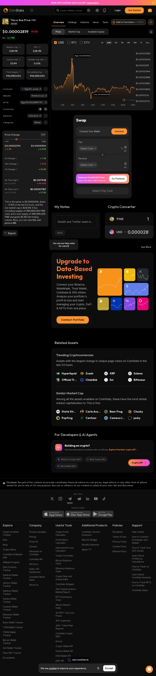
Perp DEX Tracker (12, 653)
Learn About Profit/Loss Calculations (138, 558)
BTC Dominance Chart (64, 598)
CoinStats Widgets (65, 584)
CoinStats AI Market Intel (12, 556)
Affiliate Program (11, 562)
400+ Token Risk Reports (64, 627)
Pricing (32, 536)
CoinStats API (36, 559)
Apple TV (86, 549)
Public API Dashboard (34, 570)
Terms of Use (119, 536)
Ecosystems (9, 657)
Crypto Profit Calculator (62, 533)
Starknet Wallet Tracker (10, 576)
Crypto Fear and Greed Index (64, 578)
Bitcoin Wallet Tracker (9, 641)
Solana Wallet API (64, 651)
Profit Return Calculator (62, 541)
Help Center (138, 532)
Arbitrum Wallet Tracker (10, 592)
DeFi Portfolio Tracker (10, 568)
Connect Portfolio (72, 319)
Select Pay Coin (102, 190)
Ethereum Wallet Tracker (11, 616)
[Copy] (40, 89)
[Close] (151, 3)
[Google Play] (102, 514)
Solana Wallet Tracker (9, 600)
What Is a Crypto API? (71, 459)
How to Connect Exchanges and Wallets (140, 539)
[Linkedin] (87, 500)
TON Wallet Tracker (13, 627)
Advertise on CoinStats (35, 553)
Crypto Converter (64, 555)
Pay (80, 142)
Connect (119, 131)
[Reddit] (79, 500)
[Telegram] (40, 109)
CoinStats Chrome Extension (91, 533)
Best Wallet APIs (68, 466)
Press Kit (33, 541)
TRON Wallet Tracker (9, 633)
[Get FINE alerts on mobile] (151, 22)
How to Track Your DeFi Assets (141, 549)
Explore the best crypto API (122, 449)
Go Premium (118, 178)
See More (146, 247)
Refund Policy (120, 551)
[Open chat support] (149, 669)
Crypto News (9, 549)
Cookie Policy (120, 546)
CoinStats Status (140, 590)
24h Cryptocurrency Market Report (66, 590)
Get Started (134, 10)
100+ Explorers (63, 620)
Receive (82, 158)
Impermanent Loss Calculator (65, 549)
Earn (5, 539)
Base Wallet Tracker (13, 622)
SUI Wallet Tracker (12, 648)
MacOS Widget (89, 539)
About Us (33, 584)
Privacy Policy (120, 541)
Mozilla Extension (90, 544)
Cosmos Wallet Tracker (10, 608)
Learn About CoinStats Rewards (141, 576)
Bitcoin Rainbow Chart (64, 562)
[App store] (53, 514)
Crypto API (137, 462)
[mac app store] (78, 514)
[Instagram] (60, 500)
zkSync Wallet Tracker (10, 584)
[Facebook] (104, 500)
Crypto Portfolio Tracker (11, 533)
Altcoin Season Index (63, 606)
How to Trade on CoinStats (140, 568)
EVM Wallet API (63, 656)
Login (118, 10)
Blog (5, 544)
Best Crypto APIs (97, 459)
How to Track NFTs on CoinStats (141, 584)
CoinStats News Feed (37, 578)
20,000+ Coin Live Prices (65, 614)
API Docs (33, 564)
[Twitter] (45, 109)
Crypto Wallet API (64, 646)
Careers (33, 546)
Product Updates (37, 532)
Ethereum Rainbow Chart (65, 570)
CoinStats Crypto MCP (64, 635)
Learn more (93, 2)
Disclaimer (118, 532)
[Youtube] (96, 500)
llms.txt (59, 641)
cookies (53, 668)
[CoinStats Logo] (14, 10)
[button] (40, 89)
